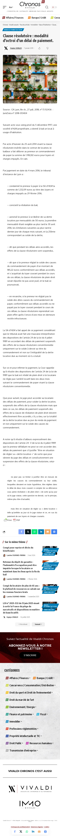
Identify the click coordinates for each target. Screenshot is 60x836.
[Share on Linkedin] (33, 831)
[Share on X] (21, 831)
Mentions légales (37, 827)
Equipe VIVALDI (16, 48)
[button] (5, 7)
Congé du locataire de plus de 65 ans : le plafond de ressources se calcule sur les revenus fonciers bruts (21, 588)
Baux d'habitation (13, 30)
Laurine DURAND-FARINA (16, 555)
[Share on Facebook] (15, 831)
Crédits (46, 827)
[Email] (39, 831)
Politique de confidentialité (20, 827)
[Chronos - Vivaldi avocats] (30, 7)
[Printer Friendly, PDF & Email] (12, 520)
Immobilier (49, 554)
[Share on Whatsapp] (27, 831)
